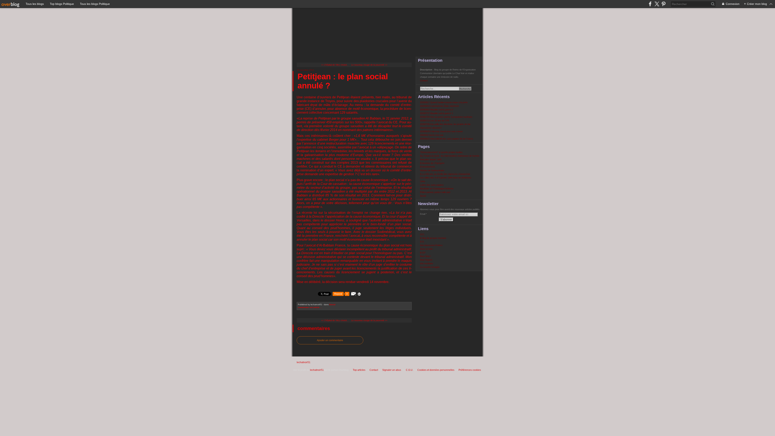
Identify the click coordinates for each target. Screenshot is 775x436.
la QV (422, 252)
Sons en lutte (426, 249)
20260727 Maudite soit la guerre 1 (436, 113)
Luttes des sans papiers (432, 185)
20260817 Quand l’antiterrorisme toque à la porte (444, 102)
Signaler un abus (392, 370)
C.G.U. (409, 370)
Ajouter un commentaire (330, 340)
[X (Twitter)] (656, 4)
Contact (424, 80)
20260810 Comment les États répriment (439, 106)
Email (422, 214)
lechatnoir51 (303, 362)
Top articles (359, 370)
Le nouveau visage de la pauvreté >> (369, 65)
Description (426, 69)
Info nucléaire (426, 263)
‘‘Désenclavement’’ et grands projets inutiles (441, 152)
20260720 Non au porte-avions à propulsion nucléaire (446, 117)
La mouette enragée (430, 267)
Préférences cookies (470, 370)
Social (332, 304)
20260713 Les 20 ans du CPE (434, 120)
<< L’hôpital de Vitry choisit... (335, 65)
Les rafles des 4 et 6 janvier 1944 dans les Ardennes (445, 177)
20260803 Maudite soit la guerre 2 (436, 109)
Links (422, 181)
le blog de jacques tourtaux (433, 238)
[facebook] (650, 4)
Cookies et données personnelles (435, 370)
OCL (422, 234)
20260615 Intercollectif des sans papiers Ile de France (446, 138)
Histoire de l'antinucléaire (432, 170)
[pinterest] (663, 4)
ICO (422, 241)
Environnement (427, 167)
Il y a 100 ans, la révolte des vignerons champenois (445, 174)
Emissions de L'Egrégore (432, 163)
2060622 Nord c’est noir (431, 135)
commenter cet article (309, 307)
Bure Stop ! (425, 256)
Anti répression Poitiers (431, 245)
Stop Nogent (426, 260)
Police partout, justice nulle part (435, 192)
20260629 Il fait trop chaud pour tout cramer (441, 131)
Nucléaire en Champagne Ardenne (436, 188)
